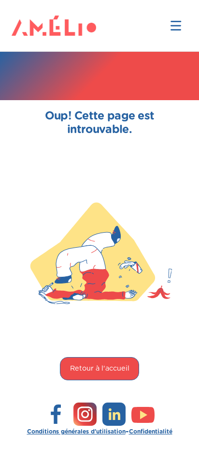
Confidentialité (150, 431)
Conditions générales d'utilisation (76, 431)
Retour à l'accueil (99, 368)
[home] (27, 25)
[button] (175, 25)
